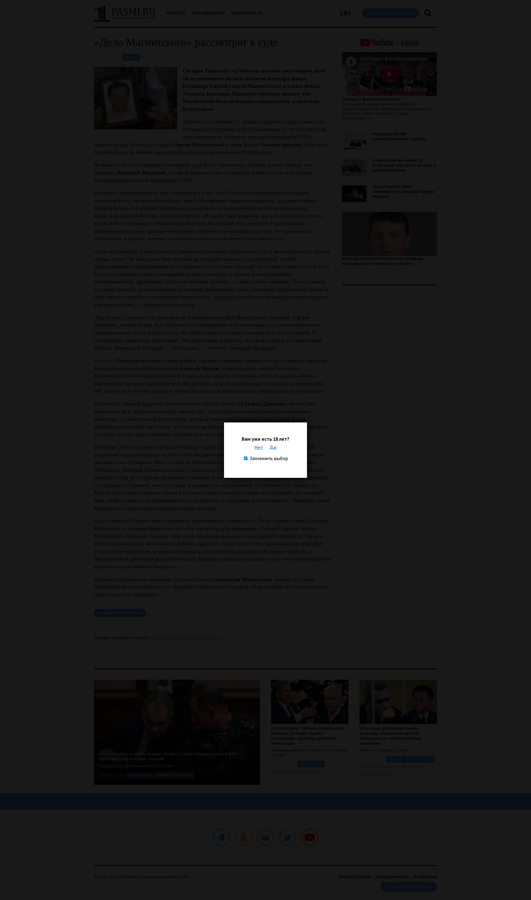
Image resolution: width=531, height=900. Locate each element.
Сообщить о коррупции (390, 13)
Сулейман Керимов (378, 774)
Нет (259, 447)
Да (273, 447)
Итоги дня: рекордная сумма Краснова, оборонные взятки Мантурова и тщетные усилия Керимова (390, 736)
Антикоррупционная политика (297, 771)
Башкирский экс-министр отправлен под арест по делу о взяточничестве (404, 165)
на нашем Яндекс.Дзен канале (186, 637)
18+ (345, 13)
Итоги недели (140, 775)
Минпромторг (412, 767)
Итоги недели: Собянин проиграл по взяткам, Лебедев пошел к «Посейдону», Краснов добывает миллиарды (307, 736)
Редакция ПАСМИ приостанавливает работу (399, 136)
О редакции (425, 876)
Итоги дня (397, 759)
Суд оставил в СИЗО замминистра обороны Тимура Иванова (403, 191)
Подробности (246, 13)
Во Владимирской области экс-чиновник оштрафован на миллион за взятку (382, 261)
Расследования (208, 13)
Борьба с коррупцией (174, 775)
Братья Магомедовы (378, 767)
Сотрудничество (392, 876)
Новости (175, 13)
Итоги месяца (311, 764)
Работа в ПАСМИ (354, 876)
